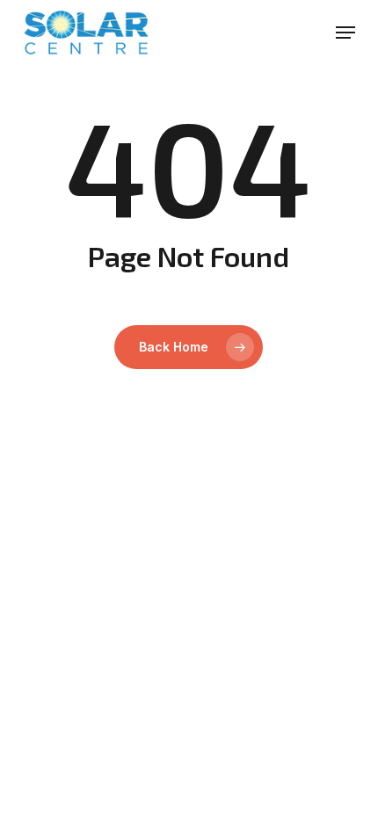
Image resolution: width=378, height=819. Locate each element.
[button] (345, 32)
